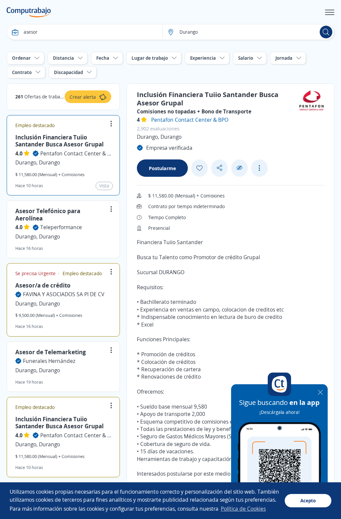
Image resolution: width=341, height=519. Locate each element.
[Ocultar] (239, 168)
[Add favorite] (199, 168)
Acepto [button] (308, 500)
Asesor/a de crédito (43, 285)
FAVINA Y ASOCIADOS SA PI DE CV (63, 294)
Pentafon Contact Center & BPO (75, 153)
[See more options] (259, 168)
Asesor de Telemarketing (50, 352)
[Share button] (219, 168)
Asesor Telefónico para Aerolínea (47, 214)
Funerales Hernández (49, 361)
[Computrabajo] (29, 12)
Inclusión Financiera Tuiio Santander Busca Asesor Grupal (59, 140)
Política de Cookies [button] (243, 508)
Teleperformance (61, 227)
